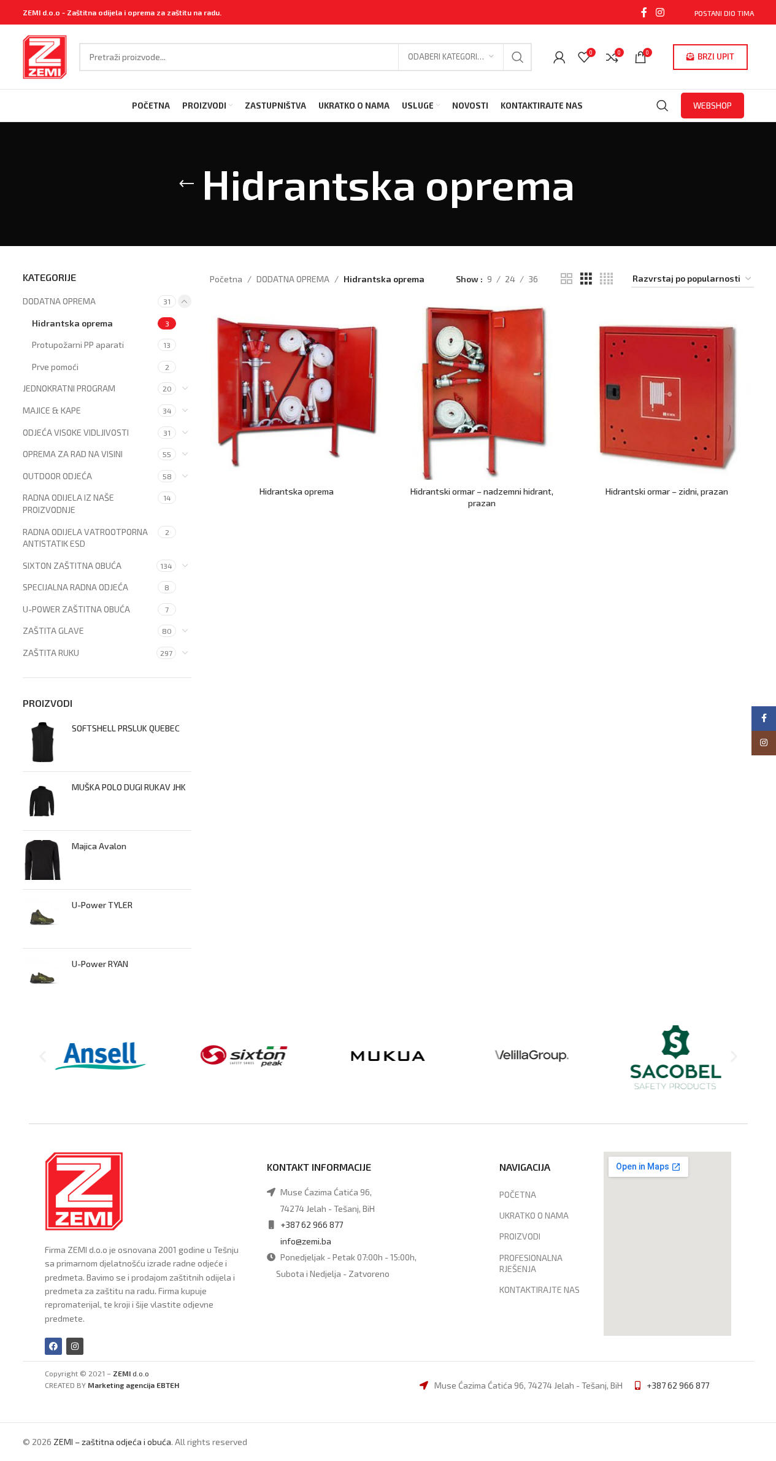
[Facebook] (53, 1346)
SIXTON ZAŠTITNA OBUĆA (72, 565)
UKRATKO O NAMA (534, 1215)
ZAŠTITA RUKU (51, 652)
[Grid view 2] (566, 279)
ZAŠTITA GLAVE (53, 630)
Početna (226, 279)
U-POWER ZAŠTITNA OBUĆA (76, 609)
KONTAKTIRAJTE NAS (539, 1289)
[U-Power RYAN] (43, 978)
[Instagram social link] (659, 12)
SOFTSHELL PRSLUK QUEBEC (126, 728)
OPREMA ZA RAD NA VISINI (73, 454)
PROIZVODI (519, 1236)
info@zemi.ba (305, 1241)
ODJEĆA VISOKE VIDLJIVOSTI (76, 432)
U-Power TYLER (102, 905)
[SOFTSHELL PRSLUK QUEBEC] (43, 742)
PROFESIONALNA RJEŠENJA (531, 1263)
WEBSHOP (712, 105)
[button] (42, 1056)
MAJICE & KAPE (52, 410)
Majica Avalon (99, 846)
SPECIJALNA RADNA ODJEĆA (75, 587)
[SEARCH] (518, 57)
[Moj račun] (559, 57)
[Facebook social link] (644, 12)
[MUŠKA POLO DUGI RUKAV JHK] (43, 801)
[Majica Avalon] (43, 860)
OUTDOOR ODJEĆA (57, 476)
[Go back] (186, 184)
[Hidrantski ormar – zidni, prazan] (666, 392)
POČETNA (517, 1194)
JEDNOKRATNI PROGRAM (69, 388)
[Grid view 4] (606, 279)
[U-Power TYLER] (43, 919)
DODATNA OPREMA (59, 301)
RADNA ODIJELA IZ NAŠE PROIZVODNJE (68, 503)
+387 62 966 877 (311, 1224)
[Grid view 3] (586, 279)
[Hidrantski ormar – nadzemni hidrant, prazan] (481, 392)
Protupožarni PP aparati (78, 344)
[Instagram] (74, 1346)
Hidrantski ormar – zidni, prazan (666, 491)
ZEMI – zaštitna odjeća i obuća (112, 1441)
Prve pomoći (55, 366)
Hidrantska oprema (72, 323)
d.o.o (131, 1373)
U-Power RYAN (100, 963)
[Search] (662, 105)
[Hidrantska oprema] (296, 392)
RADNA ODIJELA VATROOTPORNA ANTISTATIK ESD (85, 537)
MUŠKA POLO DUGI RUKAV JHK (129, 787)
